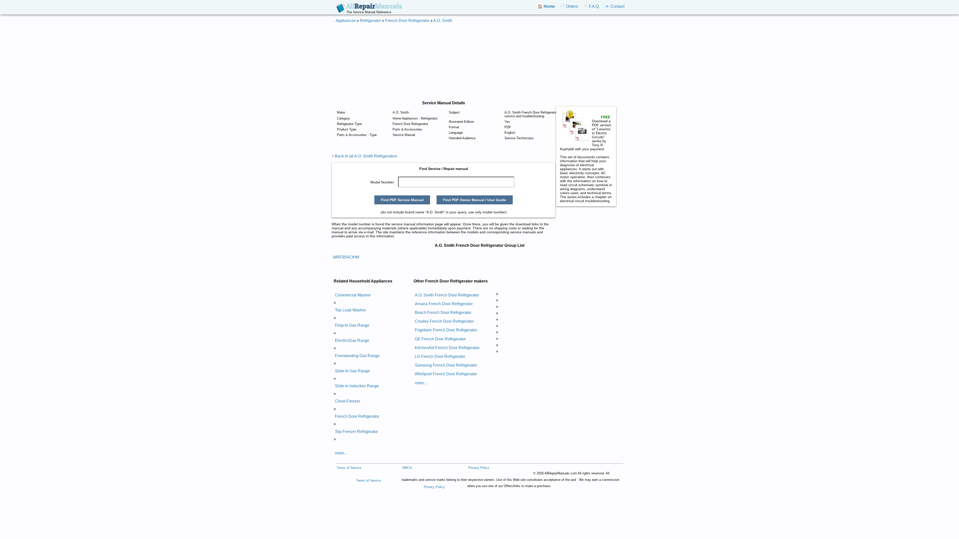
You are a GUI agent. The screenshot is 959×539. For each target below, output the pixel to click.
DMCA (407, 468)
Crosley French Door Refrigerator (444, 321)
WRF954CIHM (346, 257)
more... (341, 453)
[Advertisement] (479, 62)
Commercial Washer (353, 295)
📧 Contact (614, 6)
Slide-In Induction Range (357, 386)
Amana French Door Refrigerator (444, 304)
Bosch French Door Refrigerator (443, 312)
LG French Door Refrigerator (440, 356)
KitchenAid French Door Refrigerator (447, 348)
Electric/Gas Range (352, 340)
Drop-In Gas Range (352, 325)
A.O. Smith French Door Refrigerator (447, 295)
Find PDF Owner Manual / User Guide (474, 200)
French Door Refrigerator (407, 20)
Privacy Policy (478, 468)
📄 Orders (569, 6)
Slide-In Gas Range (352, 371)
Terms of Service (349, 468)
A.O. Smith (442, 20)
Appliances (346, 20)
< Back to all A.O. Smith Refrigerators (364, 156)
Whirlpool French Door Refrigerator (446, 374)
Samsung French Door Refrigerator (446, 365)
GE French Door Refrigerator (440, 339)
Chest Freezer (347, 401)
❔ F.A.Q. (591, 6)
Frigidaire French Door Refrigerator (446, 330)
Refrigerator (370, 20)
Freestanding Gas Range (357, 356)
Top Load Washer (350, 310)
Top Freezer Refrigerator (356, 431)
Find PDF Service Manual (402, 200)
